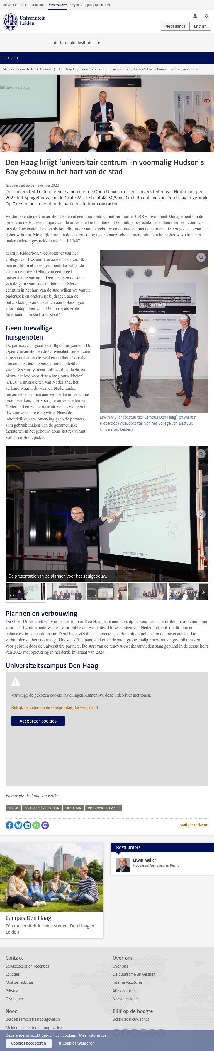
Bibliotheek (103, 5)
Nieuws (45, 69)
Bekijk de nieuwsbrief (131, 1019)
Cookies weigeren (78, 1043)
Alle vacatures (124, 991)
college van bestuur (42, 808)
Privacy (12, 991)
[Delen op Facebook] (9, 825)
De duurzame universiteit (134, 974)
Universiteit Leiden (15, 5)
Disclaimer (14, 999)
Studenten (38, 5)
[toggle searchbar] (206, 15)
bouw (13, 808)
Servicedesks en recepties (27, 966)
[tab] (25, 591)
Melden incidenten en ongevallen (34, 1027)
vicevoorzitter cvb (104, 808)
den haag (73, 808)
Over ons (120, 966)
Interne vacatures (127, 982)
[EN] (200, 26)
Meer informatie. (93, 1035)
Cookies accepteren (28, 1043)
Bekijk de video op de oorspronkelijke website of (54, 707)
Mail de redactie (193, 825)
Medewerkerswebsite (18, 69)
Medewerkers (57, 5)
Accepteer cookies (38, 721)
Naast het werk (126, 999)
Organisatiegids (81, 5)
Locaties (13, 974)
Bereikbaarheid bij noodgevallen (33, 1019)
